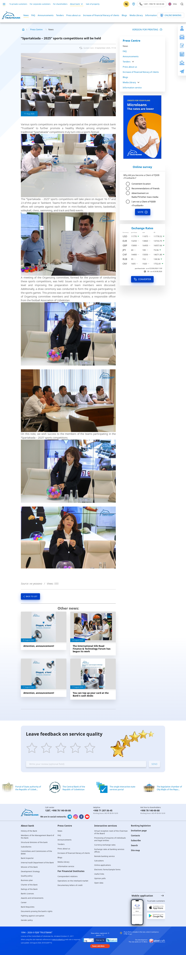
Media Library (136, 15)
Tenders (60, 15)
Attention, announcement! (38, 645)
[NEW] (142, 127)
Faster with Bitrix (98, 946)
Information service (154, 15)
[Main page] (23, 29)
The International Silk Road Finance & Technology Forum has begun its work (91, 648)
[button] (146, 895)
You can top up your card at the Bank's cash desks (91, 694)
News (26, 15)
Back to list (31, 596)
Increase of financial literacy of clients (101, 15)
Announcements (46, 15)
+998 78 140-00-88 (61, 810)
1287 (47, 810)
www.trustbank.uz (58, 939)
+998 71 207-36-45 (102, 810)
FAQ (33, 15)
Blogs (124, 15)
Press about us (73, 15)
